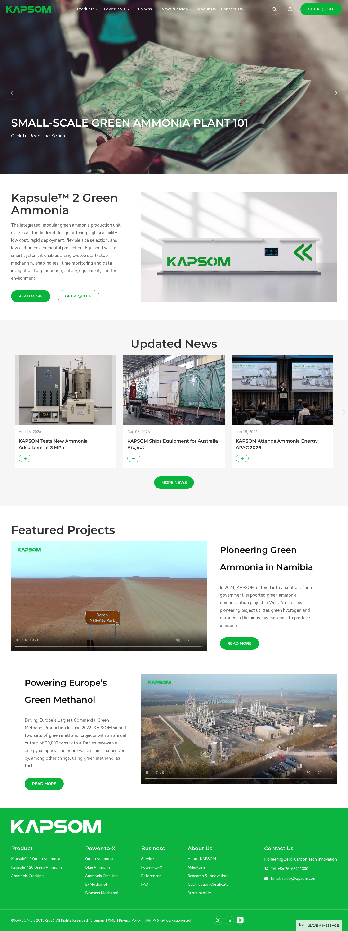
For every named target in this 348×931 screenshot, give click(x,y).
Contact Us (232, 9)
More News (174, 482)
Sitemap (97, 920)
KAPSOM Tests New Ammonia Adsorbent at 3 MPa (53, 444)
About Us (206, 9)
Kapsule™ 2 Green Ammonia (35, 859)
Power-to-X (151, 867)
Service (147, 859)
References (151, 876)
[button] (173, 166)
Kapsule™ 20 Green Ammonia (36, 867)
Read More (30, 296)
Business (144, 9)
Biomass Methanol (101, 893)
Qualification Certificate (208, 884)
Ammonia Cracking (27, 876)
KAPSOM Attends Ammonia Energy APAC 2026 (277, 444)
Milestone (196, 867)
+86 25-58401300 (293, 869)
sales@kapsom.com (299, 878)
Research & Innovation (208, 876)
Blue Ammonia (97, 867)
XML (111, 920)
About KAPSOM (202, 859)
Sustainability (199, 893)
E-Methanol (96, 884)
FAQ (144, 884)
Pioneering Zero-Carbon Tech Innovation (57, 136)
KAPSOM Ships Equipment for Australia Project (172, 444)
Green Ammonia (99, 859)
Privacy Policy (130, 920)
